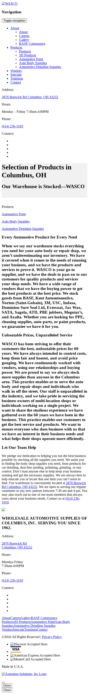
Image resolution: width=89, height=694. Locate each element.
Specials (16, 74)
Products (16, 47)
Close (7, 685)
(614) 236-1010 (12, 126)
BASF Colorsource (32, 43)
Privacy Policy (52, 637)
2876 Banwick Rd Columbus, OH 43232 (30, 97)
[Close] (3, 682)
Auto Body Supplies (33, 63)
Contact (15, 82)
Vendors (16, 71)
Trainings (16, 78)
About (14, 28)
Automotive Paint (31, 59)
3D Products (27, 55)
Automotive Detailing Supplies (40, 67)
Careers (24, 36)
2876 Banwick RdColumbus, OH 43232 (17, 545)
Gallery (24, 40)
